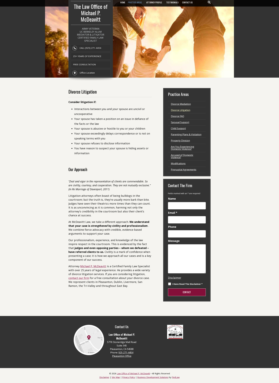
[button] (276, 362)
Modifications (178, 163)
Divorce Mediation (181, 104)
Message (174, 241)
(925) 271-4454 (93, 47)
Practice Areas (135, 2)
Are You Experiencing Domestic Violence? (182, 148)
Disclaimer (174, 277)
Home (122, 2)
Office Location (87, 72)
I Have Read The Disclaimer (187, 284)
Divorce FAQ (177, 116)
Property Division (180, 140)
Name (172, 198)
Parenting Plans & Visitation (186, 134)
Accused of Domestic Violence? (182, 156)
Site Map (116, 377)
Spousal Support (180, 122)
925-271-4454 (125, 352)
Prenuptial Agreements (183, 169)
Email (172, 212)
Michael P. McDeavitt (93, 266)
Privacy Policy (128, 377)
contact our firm (78, 278)
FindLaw (176, 377)
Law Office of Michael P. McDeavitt (133, 373)
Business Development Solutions (152, 377)
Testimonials (172, 2)
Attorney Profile (154, 2)
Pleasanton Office (121, 356)
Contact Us (187, 2)
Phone (172, 226)
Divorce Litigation (180, 110)
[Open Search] (209, 2)
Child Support (178, 128)
